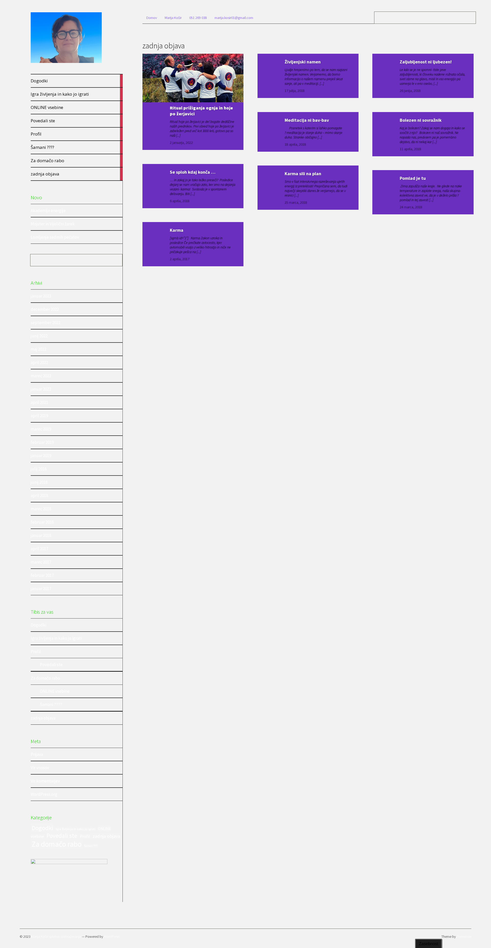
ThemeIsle (463, 936)
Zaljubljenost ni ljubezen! (426, 62)
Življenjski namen (303, 62)
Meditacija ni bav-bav (307, 120)
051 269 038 (198, 17)
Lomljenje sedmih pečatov (55, 237)
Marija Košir (173, 17)
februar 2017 (42, 575)
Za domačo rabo (45, 678)
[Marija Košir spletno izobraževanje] (66, 62)
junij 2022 (39, 336)
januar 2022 (41, 389)
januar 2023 (41, 296)
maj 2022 (38, 349)
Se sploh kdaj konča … (192, 172)
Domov (151, 17)
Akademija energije (48, 210)
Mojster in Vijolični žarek (53, 224)
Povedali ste (51, 664)
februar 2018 (42, 522)
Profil (36, 651)
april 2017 (39, 549)
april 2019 (39, 415)
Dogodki (38, 625)
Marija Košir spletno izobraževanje (56, 936)
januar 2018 (41, 535)
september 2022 (45, 322)
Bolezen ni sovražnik (421, 120)
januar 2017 (41, 588)
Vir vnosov (40, 767)
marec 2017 (41, 562)
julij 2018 (39, 469)
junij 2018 (39, 482)
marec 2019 (41, 429)
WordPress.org (44, 794)
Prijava (37, 754)
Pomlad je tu (413, 178)
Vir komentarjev (45, 781)
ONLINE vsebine (55, 691)
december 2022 (45, 309)
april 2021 (39, 402)
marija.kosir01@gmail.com (234, 17)
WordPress (112, 936)
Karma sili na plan (303, 174)
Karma (176, 230)
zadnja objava (43, 718)
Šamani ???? (51, 704)
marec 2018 (41, 509)
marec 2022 (41, 376)
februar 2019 (42, 442)
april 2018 (39, 495)
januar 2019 (41, 455)
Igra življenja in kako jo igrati (56, 638)
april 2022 (39, 362)
